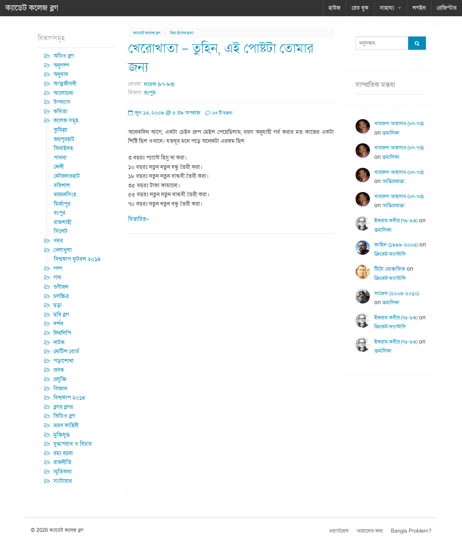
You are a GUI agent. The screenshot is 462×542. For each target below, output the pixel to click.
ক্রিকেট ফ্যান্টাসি (390, 254)
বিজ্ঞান (60, 389)
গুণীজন (60, 287)
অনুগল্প (61, 65)
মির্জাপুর (62, 204)
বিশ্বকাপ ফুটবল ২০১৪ (77, 259)
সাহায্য (387, 8)
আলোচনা (63, 93)
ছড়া (57, 305)
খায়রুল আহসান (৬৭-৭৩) (399, 123)
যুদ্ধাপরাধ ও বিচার (72, 444)
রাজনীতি (62, 462)
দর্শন (58, 324)
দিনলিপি (62, 333)
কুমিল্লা (60, 130)
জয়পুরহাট (64, 139)
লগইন (419, 8)
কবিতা (60, 111)
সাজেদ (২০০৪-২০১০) (396, 293)
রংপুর (150, 93)
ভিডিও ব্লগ (64, 416)
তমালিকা (391, 132)
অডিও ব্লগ (63, 56)
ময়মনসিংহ (65, 194)
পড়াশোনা (63, 361)
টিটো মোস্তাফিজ (389, 268)
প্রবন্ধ (58, 370)
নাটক (59, 342)
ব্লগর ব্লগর (63, 407)
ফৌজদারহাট (67, 176)
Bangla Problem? (411, 530)
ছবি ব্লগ (61, 315)
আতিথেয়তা (393, 181)
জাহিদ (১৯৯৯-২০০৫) (396, 244)
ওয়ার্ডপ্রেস (339, 530)
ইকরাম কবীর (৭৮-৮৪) (396, 220)
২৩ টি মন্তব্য (221, 113)
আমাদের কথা (370, 530)
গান (57, 277)
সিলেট (60, 231)
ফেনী (59, 167)
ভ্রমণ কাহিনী (66, 425)
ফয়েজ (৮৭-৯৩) (159, 84)
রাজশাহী (62, 222)
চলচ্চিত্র (61, 296)
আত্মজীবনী (65, 84)
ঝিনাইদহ (63, 148)
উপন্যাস (61, 102)
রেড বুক (360, 8)
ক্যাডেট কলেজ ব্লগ (31, 8)
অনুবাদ (60, 74)
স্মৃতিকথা (62, 472)
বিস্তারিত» (138, 219)
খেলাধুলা (62, 250)
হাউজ (334, 8)
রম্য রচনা (63, 453)
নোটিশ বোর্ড (66, 351)
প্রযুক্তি (59, 379)
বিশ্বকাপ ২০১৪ (69, 398)
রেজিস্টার (447, 8)
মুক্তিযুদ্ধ (61, 435)
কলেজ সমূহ (65, 120)
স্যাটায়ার (62, 481)
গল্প (57, 268)
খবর (58, 241)
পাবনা (60, 158)
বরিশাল (62, 185)
